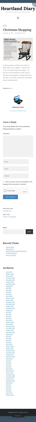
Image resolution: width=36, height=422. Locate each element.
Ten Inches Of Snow (11, 253)
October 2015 (9, 306)
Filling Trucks (10, 249)
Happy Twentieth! (11, 255)
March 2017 (9, 272)
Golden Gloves (10, 247)
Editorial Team (21, 33)
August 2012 (9, 383)
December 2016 (10, 278)
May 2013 (8, 364)
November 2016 (10, 280)
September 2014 (10, 332)
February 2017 (10, 274)
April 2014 (8, 342)
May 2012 (8, 389)
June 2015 (8, 314)
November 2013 (10, 352)
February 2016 (10, 298)
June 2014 (8, 338)
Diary (5, 25)
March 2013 (9, 368)
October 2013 (9, 354)
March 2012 (9, 393)
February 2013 (10, 370)
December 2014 (10, 326)
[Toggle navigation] (18, 18)
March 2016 (9, 296)
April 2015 (8, 318)
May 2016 (8, 292)
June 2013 (8, 362)
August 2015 (9, 310)
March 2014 (9, 344)
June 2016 (8, 290)
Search (5, 227)
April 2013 (8, 366)
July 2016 (8, 288)
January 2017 (9, 276)
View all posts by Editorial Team (18, 110)
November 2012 (10, 377)
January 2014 (9, 348)
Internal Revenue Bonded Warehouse (16, 251)
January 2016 (9, 300)
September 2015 (10, 308)
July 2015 (8, 312)
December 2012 (10, 375)
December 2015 (10, 302)
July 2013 (8, 360)
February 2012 (10, 395)
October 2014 (9, 330)
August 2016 (9, 286)
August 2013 (9, 358)
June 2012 (8, 387)
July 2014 (8, 336)
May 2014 (8, 340)
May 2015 (8, 316)
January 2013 (9, 372)
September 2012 (10, 381)
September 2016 (10, 284)
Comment (6, 133)
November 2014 (10, 328)
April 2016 (9, 294)
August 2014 (9, 334)
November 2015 (10, 304)
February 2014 (10, 346)
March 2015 (9, 320)
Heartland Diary (18, 8)
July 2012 (8, 385)
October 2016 (9, 282)
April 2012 (8, 391)
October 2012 (9, 379)
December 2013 (10, 350)
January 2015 (9, 324)
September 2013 (10, 356)
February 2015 (10, 322)
